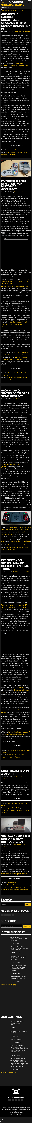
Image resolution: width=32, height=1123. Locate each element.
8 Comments (26, 192)
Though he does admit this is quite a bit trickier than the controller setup (14, 324)
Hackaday (16, 1)
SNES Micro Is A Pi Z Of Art (15, 772)
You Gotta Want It (16, 1039)
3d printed (9, 377)
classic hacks (12, 373)
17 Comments (27, 31)
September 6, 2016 (6, 844)
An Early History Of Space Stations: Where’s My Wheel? (18, 938)
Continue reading (19, 146)
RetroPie (21, 688)
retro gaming (17, 810)
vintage (3, 892)
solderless (13, 154)
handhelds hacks (24, 750)
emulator (24, 808)
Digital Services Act (18, 1111)
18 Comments (16, 1069)
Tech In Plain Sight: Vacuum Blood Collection (17, 1023)
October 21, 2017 (6, 399)
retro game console (12, 889)
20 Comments (25, 571)
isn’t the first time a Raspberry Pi (19, 732)
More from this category (8, 985)
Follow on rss (10, 915)
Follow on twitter (4, 915)
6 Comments (16, 1055)
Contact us (13, 915)
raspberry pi (5, 154)
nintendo (4, 380)
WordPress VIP (19, 1114)
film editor (4, 887)
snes (17, 380)
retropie (12, 757)
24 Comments (16, 962)
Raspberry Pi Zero (7, 810)
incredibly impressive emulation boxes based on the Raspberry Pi (15, 355)
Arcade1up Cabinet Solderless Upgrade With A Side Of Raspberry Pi (15, 21)
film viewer (11, 887)
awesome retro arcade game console (14, 874)
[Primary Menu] (29, 1)
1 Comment (15, 1036)
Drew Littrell (17, 31)
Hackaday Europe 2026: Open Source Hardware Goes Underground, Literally (18, 968)
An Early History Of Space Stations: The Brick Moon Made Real (19, 948)
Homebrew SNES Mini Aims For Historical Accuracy (13, 185)
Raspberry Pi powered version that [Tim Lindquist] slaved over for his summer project (14, 607)
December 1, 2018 (6, 31)
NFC (26, 377)
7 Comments (16, 973)
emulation (9, 547)
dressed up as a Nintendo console (15, 734)
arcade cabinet (11, 152)
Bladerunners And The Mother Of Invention (18, 977)
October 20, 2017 (6, 571)
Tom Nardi (17, 192)
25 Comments (16, 1028)
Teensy (17, 757)
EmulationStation (22, 152)
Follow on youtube (7, 915)
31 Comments (16, 981)
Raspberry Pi (12, 150)
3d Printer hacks (13, 750)
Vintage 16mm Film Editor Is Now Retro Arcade (15, 838)
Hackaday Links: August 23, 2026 (18, 1032)
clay (7, 808)
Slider (3, 805)
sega (13, 549)
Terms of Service (9, 1111)
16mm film (9, 885)
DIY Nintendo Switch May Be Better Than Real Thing (15, 565)
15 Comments (25, 399)
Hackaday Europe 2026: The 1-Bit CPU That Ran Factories (18, 957)
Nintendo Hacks (22, 373)
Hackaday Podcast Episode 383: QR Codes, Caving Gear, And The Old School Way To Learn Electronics (19, 1049)
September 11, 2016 (6, 776)
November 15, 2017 (6, 192)
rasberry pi (8, 549)
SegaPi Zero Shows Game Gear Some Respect (15, 393)
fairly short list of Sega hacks (20, 541)
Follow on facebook (2, 915)
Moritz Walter (18, 776)
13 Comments (16, 943)
